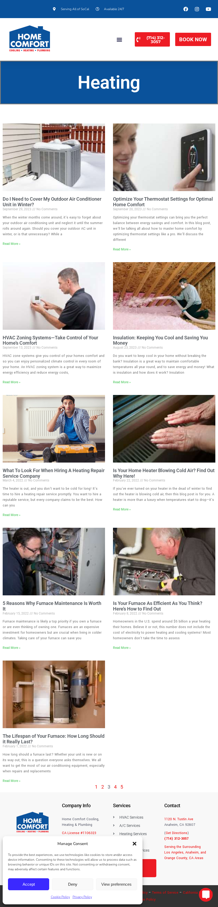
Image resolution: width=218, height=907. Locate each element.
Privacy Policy (82, 897)
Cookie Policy (60, 897)
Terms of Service (165, 892)
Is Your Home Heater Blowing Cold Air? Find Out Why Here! (164, 473)
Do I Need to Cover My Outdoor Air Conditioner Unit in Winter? (52, 201)
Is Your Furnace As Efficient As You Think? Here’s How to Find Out (157, 606)
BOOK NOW (193, 39)
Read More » (11, 244)
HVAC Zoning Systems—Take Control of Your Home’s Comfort (50, 340)
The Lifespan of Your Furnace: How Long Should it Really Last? (53, 738)
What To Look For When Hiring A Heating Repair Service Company (53, 473)
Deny (72, 884)
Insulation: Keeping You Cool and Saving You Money (160, 340)
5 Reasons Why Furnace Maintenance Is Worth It (52, 606)
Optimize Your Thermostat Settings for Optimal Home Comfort (163, 201)
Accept (29, 884)
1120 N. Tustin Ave (178, 819)
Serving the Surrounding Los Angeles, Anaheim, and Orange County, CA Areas (185, 852)
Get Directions (176, 833)
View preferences (116, 884)
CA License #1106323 (79, 833)
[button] (134, 843)
